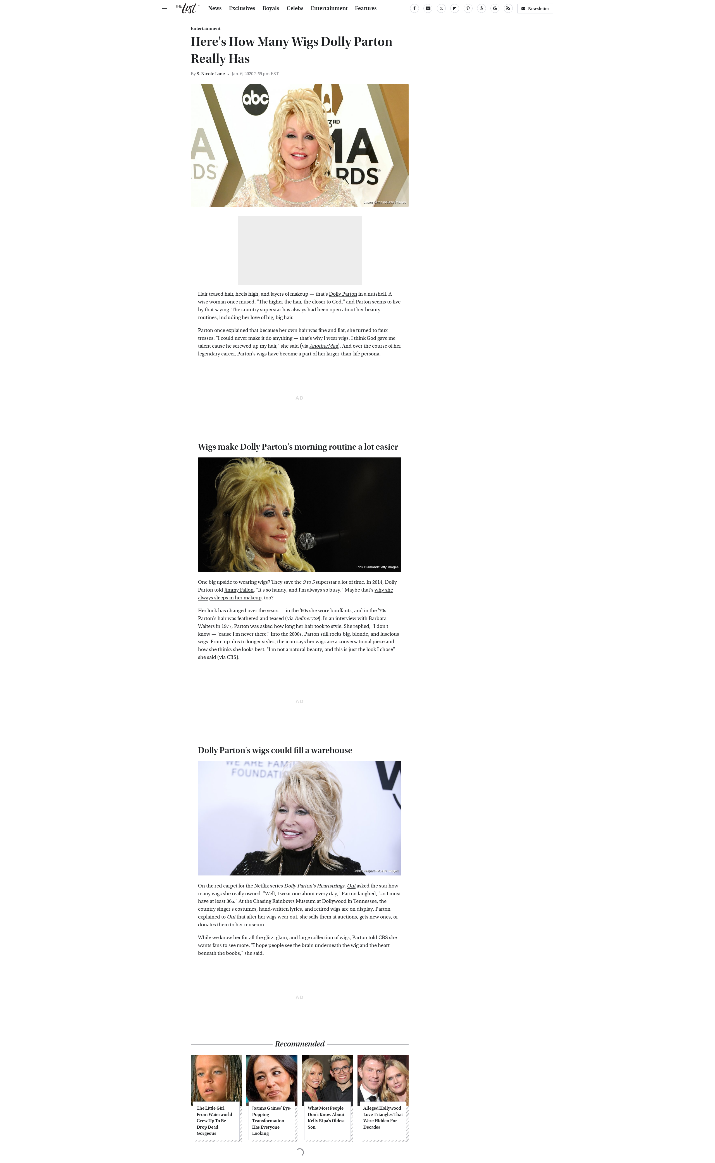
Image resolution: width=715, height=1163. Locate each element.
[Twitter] (441, 8)
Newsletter (538, 8)
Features (366, 8)
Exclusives (242, 8)
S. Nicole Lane (211, 73)
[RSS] (508, 8)
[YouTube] (427, 8)
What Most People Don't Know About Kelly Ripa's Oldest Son (326, 1117)
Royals (271, 8)
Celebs (295, 8)
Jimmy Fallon (239, 590)
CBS (231, 657)
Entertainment (329, 8)
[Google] (494, 8)
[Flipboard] (454, 8)
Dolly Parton (343, 294)
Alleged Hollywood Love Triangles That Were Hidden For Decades (383, 1117)
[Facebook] (414, 8)
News (215, 8)
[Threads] (481, 8)
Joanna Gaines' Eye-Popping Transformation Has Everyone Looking (271, 1120)
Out (351, 886)
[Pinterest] (468, 8)
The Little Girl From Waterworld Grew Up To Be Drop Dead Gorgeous (214, 1120)
